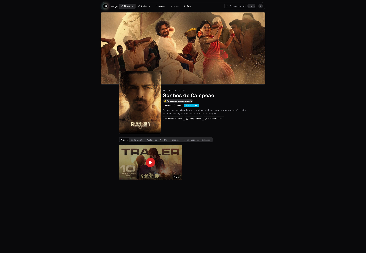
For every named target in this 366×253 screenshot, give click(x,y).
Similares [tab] (206, 140)
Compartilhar (195, 118)
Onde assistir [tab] (137, 140)
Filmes (127, 6)
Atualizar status (215, 118)
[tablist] (166, 139)
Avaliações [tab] (152, 140)
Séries (144, 6)
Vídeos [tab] (124, 140)
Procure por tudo (242, 6)
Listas (176, 6)
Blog (189, 6)
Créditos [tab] (164, 140)
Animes (161, 6)
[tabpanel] (183, 162)
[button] (150, 162)
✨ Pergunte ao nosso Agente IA (178, 101)
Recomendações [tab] (191, 140)
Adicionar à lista (175, 118)
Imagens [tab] (176, 140)
